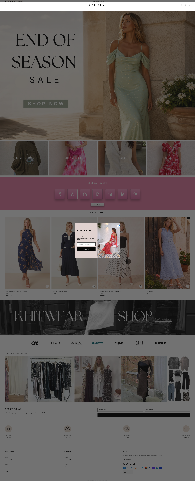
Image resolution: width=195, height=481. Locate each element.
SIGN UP (86, 249)
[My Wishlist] (185, 5)
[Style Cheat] (97, 5)
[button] (86, 9)
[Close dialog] (118, 226)
